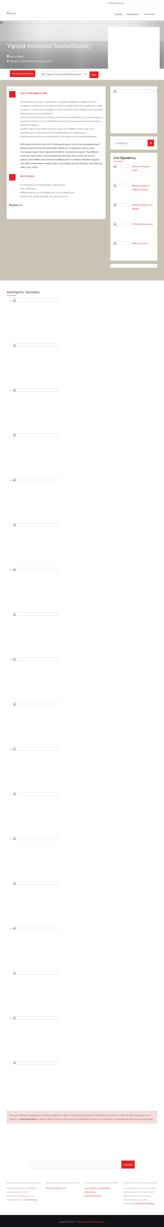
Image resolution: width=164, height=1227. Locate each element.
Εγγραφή (128, 1164)
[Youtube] (139, 3)
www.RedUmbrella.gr (93, 1221)
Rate (94, 74)
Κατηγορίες (133, 14)
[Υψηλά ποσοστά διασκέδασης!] (134, 110)
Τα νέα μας (149, 14)
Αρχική (118, 14)
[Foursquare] (144, 3)
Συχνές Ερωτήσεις (93, 1195)
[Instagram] (149, 3)
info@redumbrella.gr (144, 1203)
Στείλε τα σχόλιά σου (56, 1188)
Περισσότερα (31, 1199)
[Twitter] (134, 3)
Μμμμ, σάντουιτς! (140, 243)
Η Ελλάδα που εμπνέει (142, 224)
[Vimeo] (155, 3)
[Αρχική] (11, 13)
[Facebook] (128, 3)
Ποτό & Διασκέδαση (22, 73)
